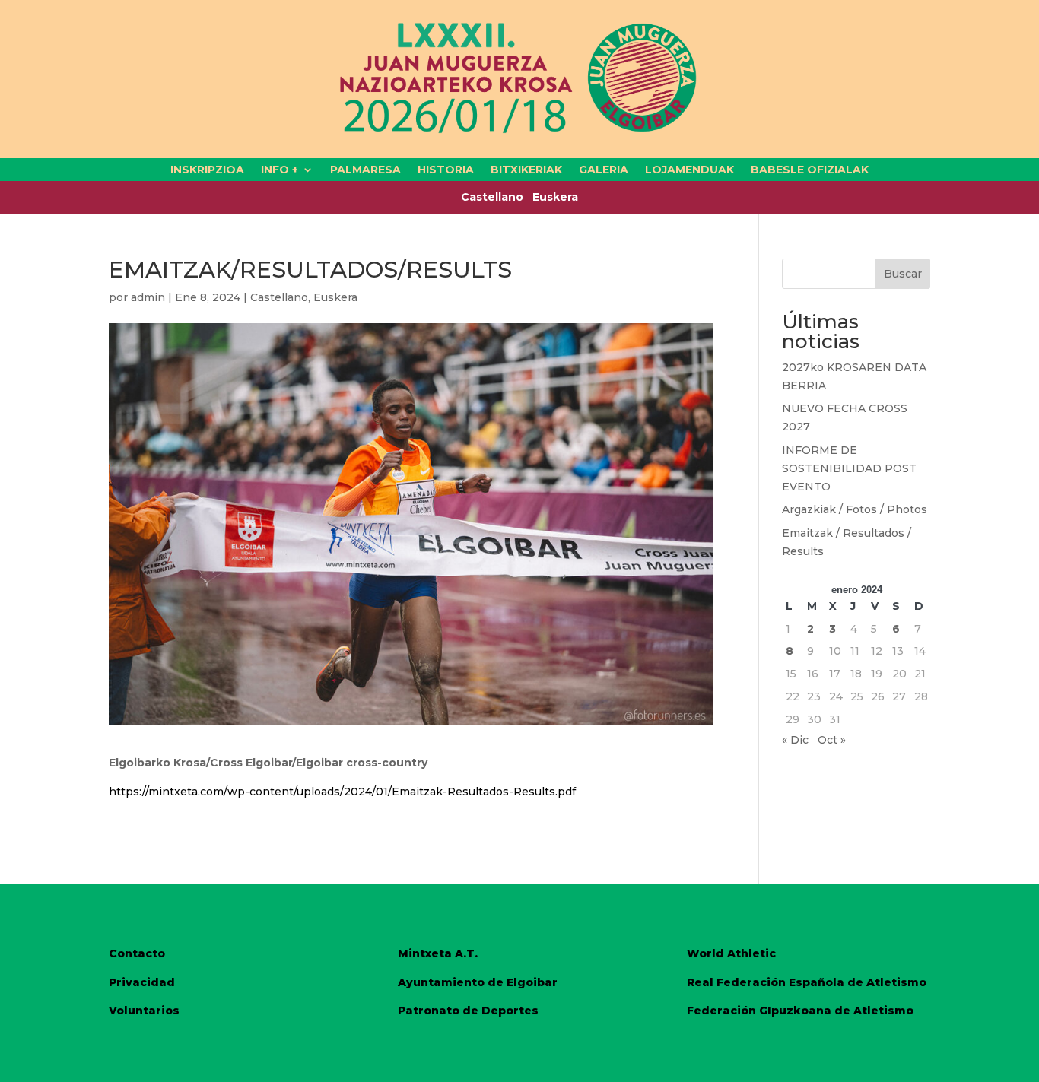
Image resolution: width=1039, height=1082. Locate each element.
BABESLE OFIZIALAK (810, 170)
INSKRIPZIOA (207, 170)
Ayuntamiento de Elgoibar (478, 982)
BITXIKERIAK (526, 170)
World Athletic (731, 953)
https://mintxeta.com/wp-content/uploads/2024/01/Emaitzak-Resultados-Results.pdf (342, 791)
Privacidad (142, 982)
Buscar (903, 274)
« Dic (795, 740)
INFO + (279, 170)
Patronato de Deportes (468, 1010)
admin (148, 297)
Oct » (832, 740)
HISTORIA (446, 170)
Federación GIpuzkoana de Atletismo (800, 1010)
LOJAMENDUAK (689, 170)
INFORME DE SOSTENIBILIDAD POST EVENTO (849, 468)
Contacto (137, 953)
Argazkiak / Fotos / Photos (854, 509)
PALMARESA (365, 170)
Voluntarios (144, 1010)
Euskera (555, 197)
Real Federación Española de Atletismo (806, 982)
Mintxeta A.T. (438, 953)
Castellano (496, 197)
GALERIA (603, 170)
